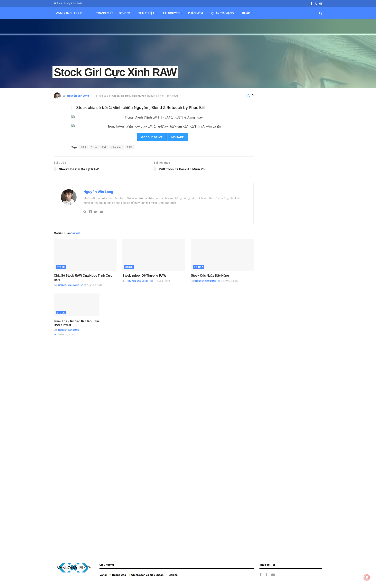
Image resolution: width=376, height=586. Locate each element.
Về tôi (103, 574)
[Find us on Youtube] (320, 3)
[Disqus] (154, 395)
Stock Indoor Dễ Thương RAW (144, 275)
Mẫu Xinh (116, 147)
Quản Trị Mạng (222, 13)
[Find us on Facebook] (311, 3)
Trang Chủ (104, 13)
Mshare (177, 137)
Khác (246, 13)
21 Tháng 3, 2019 (92, 285)
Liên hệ (173, 574)
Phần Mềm (195, 13)
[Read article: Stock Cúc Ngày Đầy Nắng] (222, 255)
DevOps (124, 13)
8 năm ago (101, 95)
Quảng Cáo (119, 574)
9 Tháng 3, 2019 (161, 281)
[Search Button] (320, 13)
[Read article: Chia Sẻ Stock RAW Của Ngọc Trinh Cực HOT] (85, 255)
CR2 (83, 147)
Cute (94, 147)
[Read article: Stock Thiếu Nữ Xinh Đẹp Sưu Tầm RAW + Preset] (76, 304)
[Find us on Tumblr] (316, 3)
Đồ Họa (125, 95)
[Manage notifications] (367, 577)
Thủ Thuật (146, 13)
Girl (103, 147)
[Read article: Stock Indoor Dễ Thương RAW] (153, 255)
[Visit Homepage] (71, 13)
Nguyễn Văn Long (78, 95)
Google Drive (152, 137)
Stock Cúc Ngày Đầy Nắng (210, 275)
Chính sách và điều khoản (147, 574)
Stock (116, 95)
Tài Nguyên (171, 13)
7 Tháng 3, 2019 (65, 334)
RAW (130, 147)
